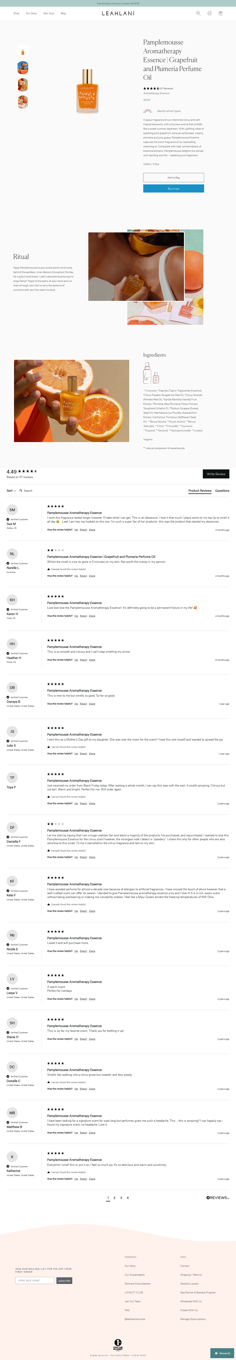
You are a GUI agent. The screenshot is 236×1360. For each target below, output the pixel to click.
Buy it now (173, 188)
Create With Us (189, 1310)
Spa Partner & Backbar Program (198, 1292)
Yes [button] (76, 529)
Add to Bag (173, 177)
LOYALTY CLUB (134, 1292)
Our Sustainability (135, 1274)
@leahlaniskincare (135, 1318)
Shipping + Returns (191, 1274)
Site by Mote (139, 1355)
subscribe (64, 1280)
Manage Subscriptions (193, 1318)
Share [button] (92, 529)
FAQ (127, 1310)
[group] (26, 471)
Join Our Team (133, 1301)
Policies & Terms (120, 1355)
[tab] (199, 491)
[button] (173, 88)
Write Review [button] (216, 474)
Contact (184, 1265)
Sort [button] (10, 490)
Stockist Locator (189, 1283)
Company (131, 1257)
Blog (63, 13)
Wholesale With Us (191, 1301)
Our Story (31, 13)
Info (183, 1257)
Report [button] (83, 529)
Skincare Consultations (138, 1283)
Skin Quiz (48, 13)
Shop (16, 13)
